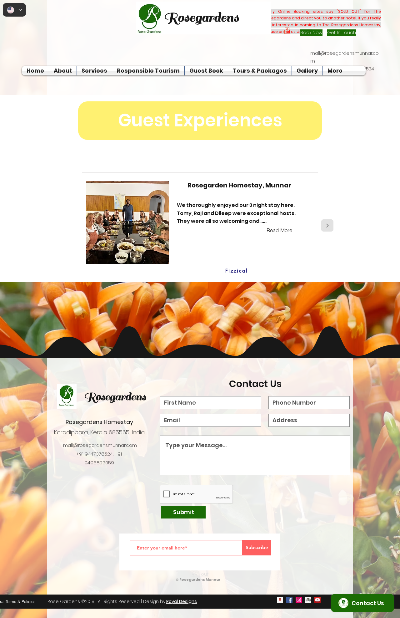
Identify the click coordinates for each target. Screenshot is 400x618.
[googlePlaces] (280, 600)
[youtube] (317, 600)
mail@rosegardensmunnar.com (100, 445)
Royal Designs (181, 601)
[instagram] (299, 600)
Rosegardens (115, 397)
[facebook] (289, 600)
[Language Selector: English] (14, 10)
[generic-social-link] (308, 600)
